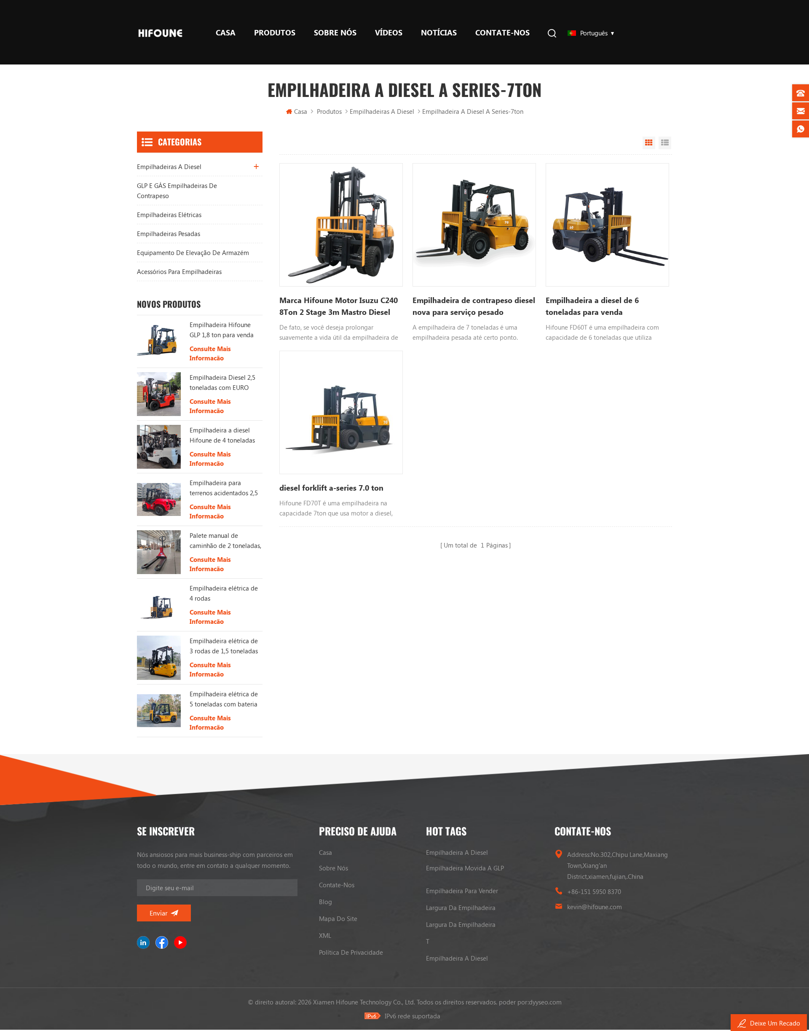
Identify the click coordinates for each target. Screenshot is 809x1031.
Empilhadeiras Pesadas (168, 233)
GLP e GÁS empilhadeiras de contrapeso (177, 190)
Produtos (274, 32)
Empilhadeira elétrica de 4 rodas (224, 593)
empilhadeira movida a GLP (465, 868)
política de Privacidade (351, 952)
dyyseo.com (545, 1002)
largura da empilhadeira (461, 907)
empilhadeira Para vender (462, 890)
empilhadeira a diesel (457, 852)
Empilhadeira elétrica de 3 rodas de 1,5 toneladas (224, 645)
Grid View (649, 143)
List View (665, 143)
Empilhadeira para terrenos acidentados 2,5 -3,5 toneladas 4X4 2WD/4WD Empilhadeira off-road (224, 488)
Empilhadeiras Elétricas (169, 214)
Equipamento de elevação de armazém (193, 252)
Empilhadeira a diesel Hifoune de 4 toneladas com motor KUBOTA (222, 435)
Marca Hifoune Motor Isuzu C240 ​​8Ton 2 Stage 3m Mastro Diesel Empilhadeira (339, 306)
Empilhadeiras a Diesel (382, 111)
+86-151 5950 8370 (594, 891)
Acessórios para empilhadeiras (179, 271)
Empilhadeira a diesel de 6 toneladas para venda (592, 306)
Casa (226, 32)
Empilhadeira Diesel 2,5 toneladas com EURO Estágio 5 (222, 382)
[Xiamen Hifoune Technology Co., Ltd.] (160, 32)
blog (325, 901)
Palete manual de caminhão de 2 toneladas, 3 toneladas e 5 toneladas (225, 540)
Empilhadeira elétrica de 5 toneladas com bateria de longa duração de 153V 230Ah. (224, 699)
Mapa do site (338, 918)
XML (325, 935)
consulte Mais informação (210, 353)
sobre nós (335, 32)
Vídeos (388, 32)
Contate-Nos (502, 32)
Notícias (439, 32)
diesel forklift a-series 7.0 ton (331, 488)
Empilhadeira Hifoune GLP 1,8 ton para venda (222, 329)
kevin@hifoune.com (594, 906)
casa (325, 852)
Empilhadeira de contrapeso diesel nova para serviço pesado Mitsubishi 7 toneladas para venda (474, 306)
